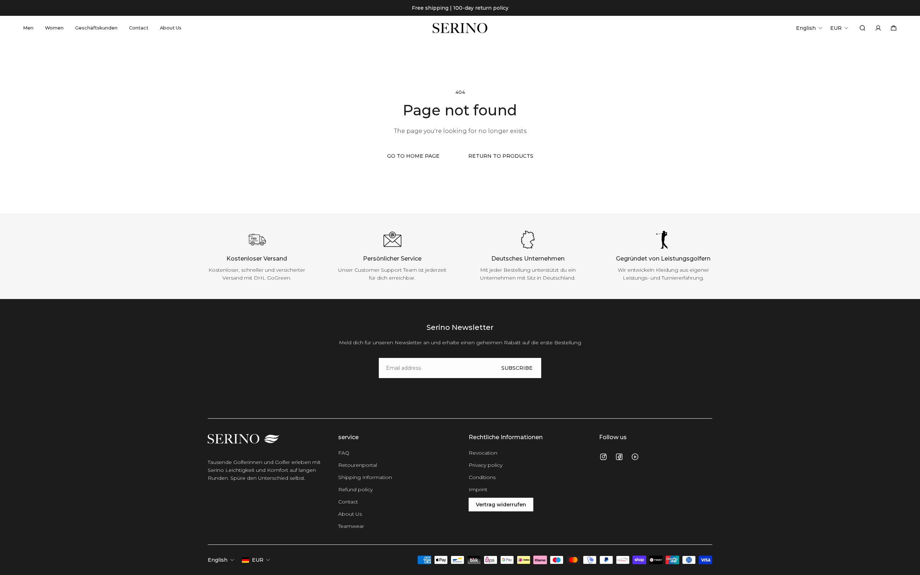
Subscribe (517, 368)
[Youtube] (635, 457)
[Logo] (460, 28)
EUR (257, 560)
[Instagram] (603, 457)
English (217, 560)
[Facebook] (619, 457)
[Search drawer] (862, 28)
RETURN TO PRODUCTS (500, 156)
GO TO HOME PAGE (413, 156)
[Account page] (878, 28)
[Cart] (893, 28)
